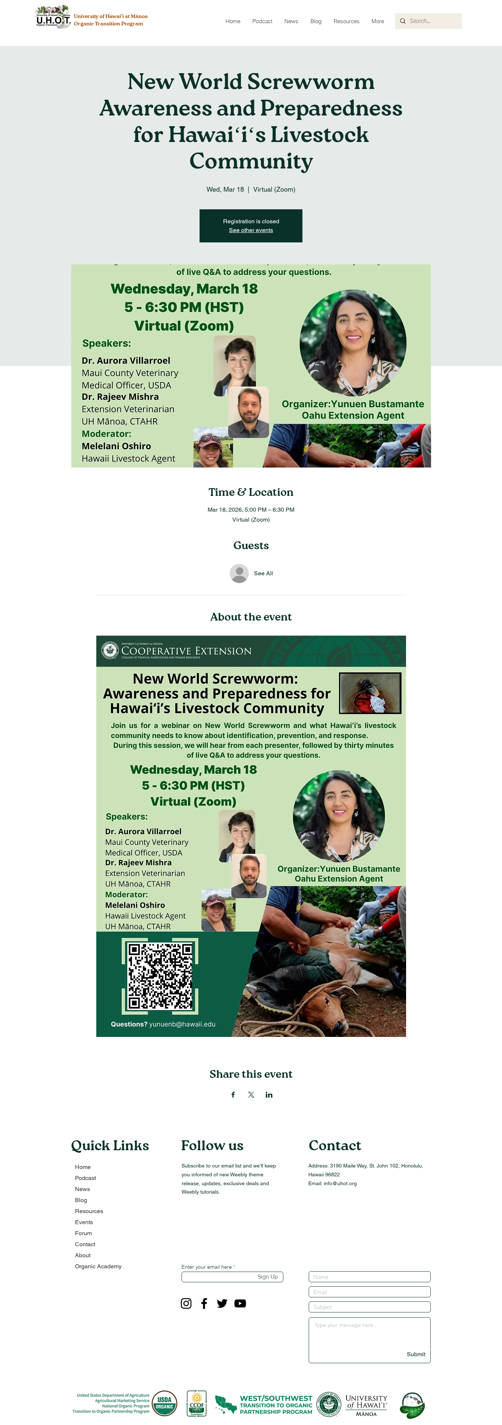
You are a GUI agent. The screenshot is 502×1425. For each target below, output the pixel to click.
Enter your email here (207, 1266)
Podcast (85, 1178)
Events (84, 1222)
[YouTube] (240, 1303)
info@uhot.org (340, 1183)
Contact (85, 1244)
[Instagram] (186, 1303)
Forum (83, 1233)
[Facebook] (204, 1303)
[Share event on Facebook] (233, 1095)
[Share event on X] (251, 1095)
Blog (81, 1200)
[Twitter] (222, 1303)
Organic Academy (98, 1266)
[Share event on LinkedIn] (269, 1095)
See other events (251, 230)
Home (83, 1166)
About (82, 1255)
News (82, 1189)
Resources (89, 1211)
